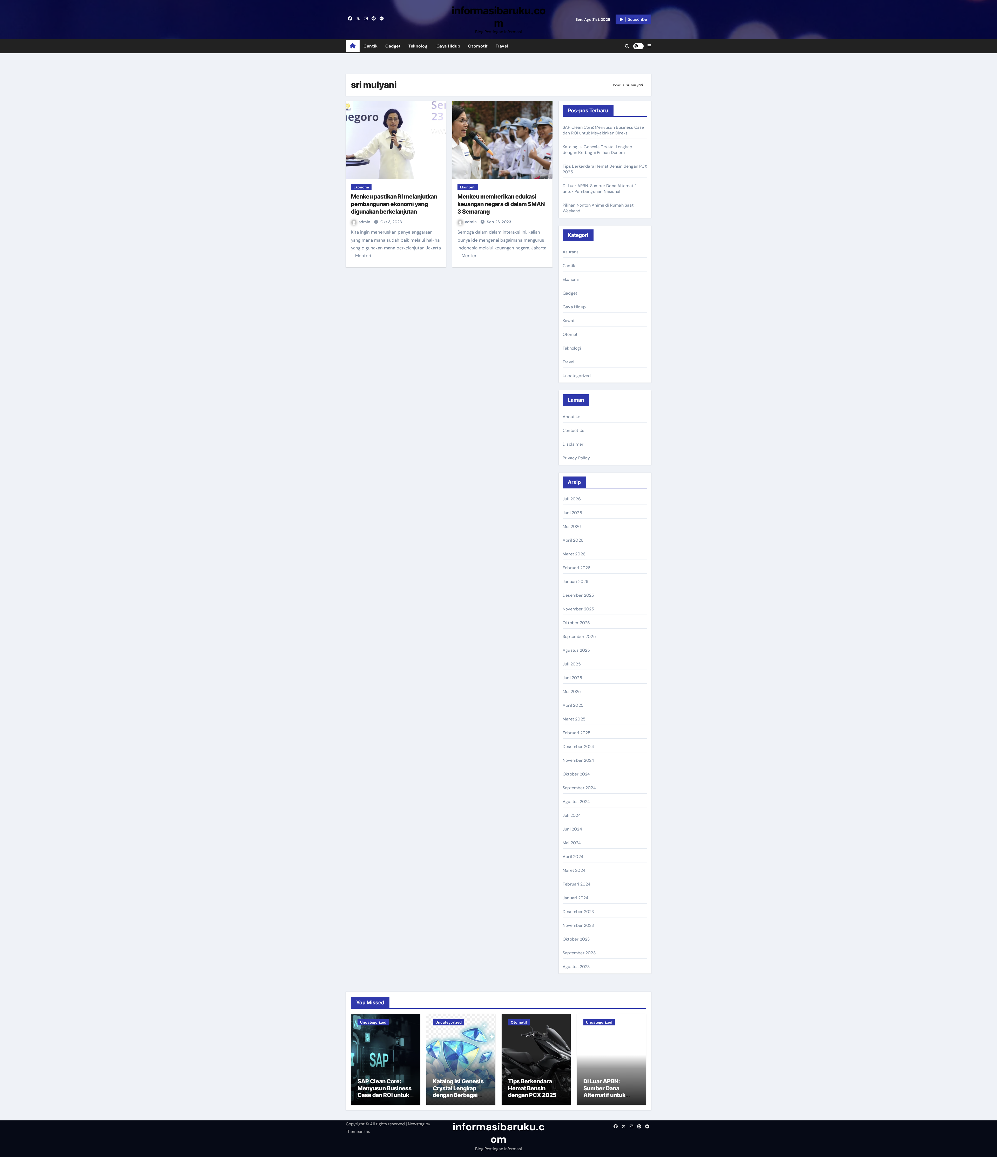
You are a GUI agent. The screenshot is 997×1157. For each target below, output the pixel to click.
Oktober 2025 (576, 622)
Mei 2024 (572, 843)
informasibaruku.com (498, 16)
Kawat (569, 320)
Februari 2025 (577, 733)
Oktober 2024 (576, 774)
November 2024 (578, 760)
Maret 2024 (574, 870)
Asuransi (571, 252)
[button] (649, 46)
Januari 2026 (575, 581)
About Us (572, 416)
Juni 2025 (572, 677)
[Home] (353, 46)
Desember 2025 (578, 595)
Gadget (393, 46)
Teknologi (418, 46)
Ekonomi (361, 187)
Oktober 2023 (576, 939)
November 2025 (578, 609)
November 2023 (578, 925)
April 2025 (573, 705)
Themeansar (357, 1131)
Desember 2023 (578, 911)
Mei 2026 (572, 526)
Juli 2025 (572, 664)
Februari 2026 (577, 567)
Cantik (370, 46)
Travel (502, 46)
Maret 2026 (574, 554)
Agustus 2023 (576, 966)
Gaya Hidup (448, 46)
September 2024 (579, 788)
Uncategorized (577, 375)
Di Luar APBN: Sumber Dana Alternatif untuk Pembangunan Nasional (599, 188)
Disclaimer (573, 444)
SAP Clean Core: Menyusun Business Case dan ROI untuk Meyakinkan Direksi (603, 130)
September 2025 (579, 636)
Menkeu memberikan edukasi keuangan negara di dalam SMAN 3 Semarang (501, 204)
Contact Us (573, 430)
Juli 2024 (572, 815)
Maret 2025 (574, 719)
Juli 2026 (572, 499)
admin (365, 221)
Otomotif (478, 46)
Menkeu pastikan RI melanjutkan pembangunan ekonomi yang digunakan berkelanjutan (394, 204)
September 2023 (579, 953)
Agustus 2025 (576, 650)
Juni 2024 (572, 829)
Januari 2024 (575, 898)
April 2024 (573, 856)
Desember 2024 (578, 746)
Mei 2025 (572, 691)
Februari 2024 (577, 884)
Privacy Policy (576, 458)
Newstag (416, 1124)
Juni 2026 (572, 512)
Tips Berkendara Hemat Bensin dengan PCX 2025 (532, 1088)
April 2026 (573, 540)
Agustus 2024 (576, 801)
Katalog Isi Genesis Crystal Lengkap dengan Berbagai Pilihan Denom (597, 149)
